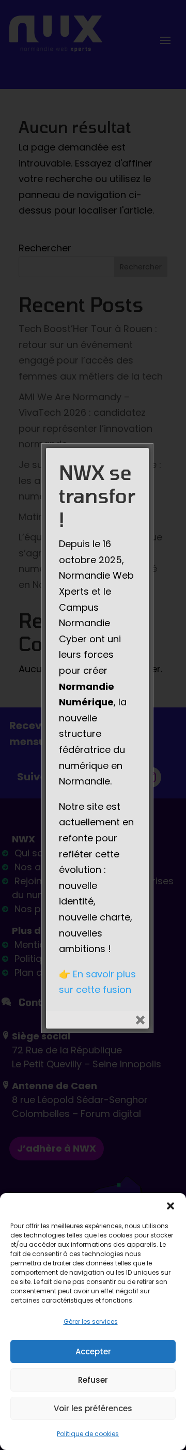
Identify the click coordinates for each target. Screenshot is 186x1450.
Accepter (93, 1351)
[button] (170, 1206)
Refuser (93, 1380)
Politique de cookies (88, 1433)
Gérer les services (91, 1321)
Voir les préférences (93, 1408)
